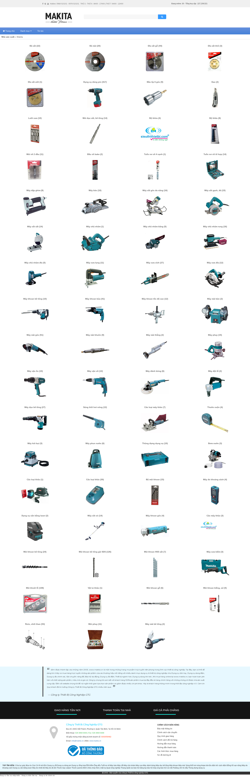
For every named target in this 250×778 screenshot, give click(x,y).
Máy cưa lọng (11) (95, 263)
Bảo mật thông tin (164, 729)
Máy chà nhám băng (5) (155, 226)
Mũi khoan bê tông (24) (34, 552)
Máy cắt (120, 765)
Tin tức (40, 31)
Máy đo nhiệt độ (38, 768)
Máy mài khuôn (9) (95, 335)
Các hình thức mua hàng (167, 751)
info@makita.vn (77, 741)
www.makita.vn (95, 741)
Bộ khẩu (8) (215, 118)
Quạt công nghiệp (113, 768)
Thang (123, 768)
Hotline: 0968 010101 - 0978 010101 (64, 4)
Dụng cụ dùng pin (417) (95, 82)
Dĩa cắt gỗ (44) (155, 46)
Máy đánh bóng (149, 765)
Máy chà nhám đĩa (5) (35, 263)
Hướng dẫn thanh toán (166, 747)
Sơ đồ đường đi (164, 755)
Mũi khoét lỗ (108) (35, 588)
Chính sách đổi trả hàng (167, 740)
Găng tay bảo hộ (145, 768)
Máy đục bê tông (162, 765)
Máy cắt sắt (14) (35, 226)
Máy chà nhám (129, 765)
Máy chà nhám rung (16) (215, 226)
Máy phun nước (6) (95, 443)
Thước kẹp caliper (64, 768)
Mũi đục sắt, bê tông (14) (95, 118)
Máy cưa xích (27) (155, 263)
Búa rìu (29, 765)
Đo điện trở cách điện (217, 765)
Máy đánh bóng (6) (155, 371)
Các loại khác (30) (95, 479)
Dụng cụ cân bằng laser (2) (35, 515)
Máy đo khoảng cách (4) (215, 479)
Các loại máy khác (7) (155, 407)
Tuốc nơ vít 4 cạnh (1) (155, 154)
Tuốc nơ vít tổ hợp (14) (215, 154)
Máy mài (181, 765)
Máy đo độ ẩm (50, 768)
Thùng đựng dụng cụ (196, 768)
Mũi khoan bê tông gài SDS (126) (95, 552)
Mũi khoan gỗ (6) (155, 588)
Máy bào (113, 765)
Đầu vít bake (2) (95, 154)
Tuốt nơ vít (105, 765)
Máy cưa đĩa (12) (215, 263)
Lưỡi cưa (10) (35, 118)
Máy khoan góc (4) (155, 515)
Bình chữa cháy (89, 768)
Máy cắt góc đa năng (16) (155, 190)
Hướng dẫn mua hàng (166, 744)
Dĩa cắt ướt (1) (35, 82)
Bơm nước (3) (215, 443)
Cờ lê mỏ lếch (41, 765)
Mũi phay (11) (95, 624)
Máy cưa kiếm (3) (215, 552)
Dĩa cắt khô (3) (215, 46)
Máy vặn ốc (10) (35, 371)
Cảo (33, 765)
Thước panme (77, 768)
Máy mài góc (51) (35, 335)
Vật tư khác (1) (95, 588)
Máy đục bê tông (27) (34, 407)
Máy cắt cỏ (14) (95, 515)
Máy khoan (173, 765)
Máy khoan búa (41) (95, 299)
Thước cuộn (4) (215, 407)
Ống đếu (97, 765)
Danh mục (25, 31)
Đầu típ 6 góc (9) (155, 82)
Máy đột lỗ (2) (215, 371)
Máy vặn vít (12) (95, 371)
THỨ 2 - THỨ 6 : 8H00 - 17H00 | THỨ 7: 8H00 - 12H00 (101, 4)
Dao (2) (215, 82)
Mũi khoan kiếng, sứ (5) (215, 588)
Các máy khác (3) (215, 515)
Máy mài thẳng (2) (155, 335)
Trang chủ (10, 31)
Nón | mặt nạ (101, 768)
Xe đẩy (185, 768)
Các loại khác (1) (35, 479)
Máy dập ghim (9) (35, 190)
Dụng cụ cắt (52, 765)
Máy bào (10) (95, 190)
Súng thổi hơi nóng (193, 765)
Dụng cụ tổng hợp (79, 765)
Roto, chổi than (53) (35, 624)
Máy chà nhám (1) (95, 226)
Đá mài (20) (95, 46)
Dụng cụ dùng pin (64, 765)
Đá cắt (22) (35, 46)
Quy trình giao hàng (165, 736)
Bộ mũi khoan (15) (155, 479)
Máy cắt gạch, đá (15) (215, 190)
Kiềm (91, 765)
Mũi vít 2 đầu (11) (34, 154)
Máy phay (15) (215, 335)
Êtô (87, 765)
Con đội (169, 768)
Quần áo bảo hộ (132, 768)
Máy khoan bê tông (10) (35, 299)
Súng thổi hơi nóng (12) (95, 407)
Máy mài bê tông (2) (155, 624)
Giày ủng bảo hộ (159, 768)
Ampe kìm (205, 765)
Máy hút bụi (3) (34, 443)
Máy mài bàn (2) (215, 299)
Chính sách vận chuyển (167, 732)
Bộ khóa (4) (155, 118)
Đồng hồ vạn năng (234, 765)
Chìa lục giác (20, 765)
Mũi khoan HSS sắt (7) (155, 552)
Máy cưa (139, 765)
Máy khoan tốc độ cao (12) (155, 299)
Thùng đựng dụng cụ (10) (155, 443)
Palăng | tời (177, 768)
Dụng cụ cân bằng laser (22, 768)
